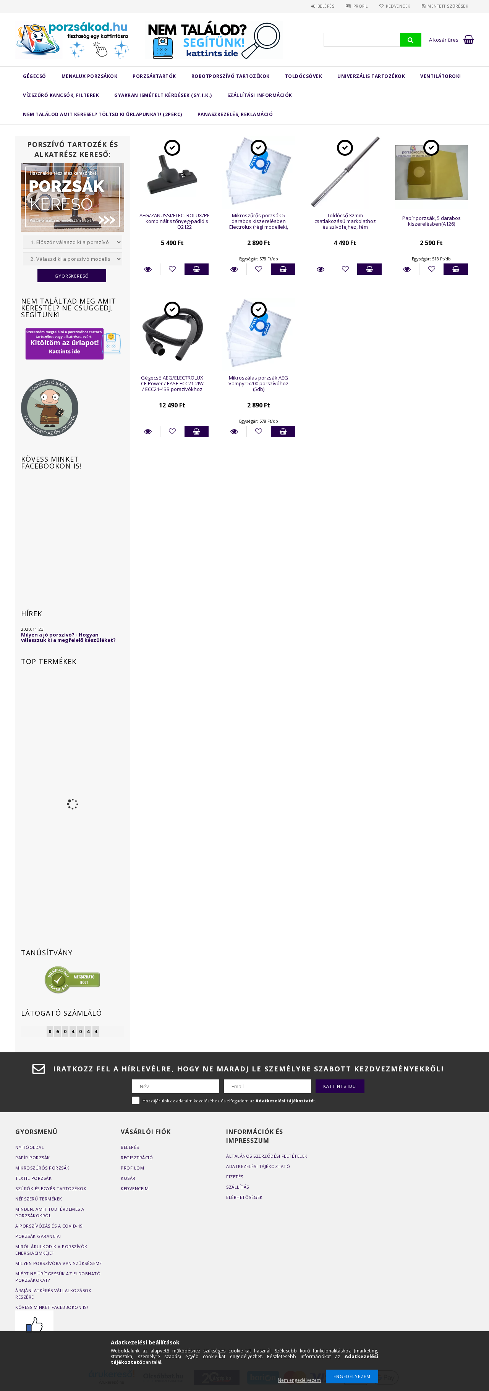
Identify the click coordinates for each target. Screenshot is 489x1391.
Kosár (128, 1178)
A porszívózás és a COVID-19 (49, 1226)
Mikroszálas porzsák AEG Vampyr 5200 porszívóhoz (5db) (258, 383)
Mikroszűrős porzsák (42, 1168)
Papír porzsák (32, 1157)
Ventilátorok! (440, 76)
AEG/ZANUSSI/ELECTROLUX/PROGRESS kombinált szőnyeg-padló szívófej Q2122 (184, 221)
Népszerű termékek (38, 1199)
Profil (360, 6)
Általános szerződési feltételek (267, 1156)
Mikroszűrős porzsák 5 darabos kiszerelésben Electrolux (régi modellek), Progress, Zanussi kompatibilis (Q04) (258, 227)
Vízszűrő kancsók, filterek (61, 95)
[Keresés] (410, 40)
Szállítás (237, 1187)
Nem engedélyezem (299, 1380)
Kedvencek (398, 6)
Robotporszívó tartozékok (230, 76)
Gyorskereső (72, 276)
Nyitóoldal (29, 1147)
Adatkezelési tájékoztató (258, 1166)
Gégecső (34, 76)
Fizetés (234, 1176)
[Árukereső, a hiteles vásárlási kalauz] (72, 979)
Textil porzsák (33, 1178)
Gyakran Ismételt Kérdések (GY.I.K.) (163, 95)
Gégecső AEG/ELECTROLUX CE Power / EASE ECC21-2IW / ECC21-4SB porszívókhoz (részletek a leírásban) (172, 386)
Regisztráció (137, 1157)
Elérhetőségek (244, 1197)
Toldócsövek (303, 76)
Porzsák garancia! (38, 1236)
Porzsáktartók (154, 76)
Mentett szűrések (447, 6)
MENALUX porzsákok (90, 76)
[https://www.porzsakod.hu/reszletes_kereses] (72, 343)
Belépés (325, 6)
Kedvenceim (135, 1188)
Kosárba (197, 269)
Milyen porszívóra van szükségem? (58, 1263)
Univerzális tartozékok (371, 76)
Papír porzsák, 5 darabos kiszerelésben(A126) (431, 221)
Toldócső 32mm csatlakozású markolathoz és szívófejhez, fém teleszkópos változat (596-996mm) (345, 227)
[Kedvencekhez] (172, 269)
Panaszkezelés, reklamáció (235, 114)
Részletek (148, 269)
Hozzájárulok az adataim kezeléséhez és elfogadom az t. (229, 1100)
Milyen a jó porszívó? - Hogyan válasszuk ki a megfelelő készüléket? (68, 637)
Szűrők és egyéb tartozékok (50, 1188)
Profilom (132, 1168)
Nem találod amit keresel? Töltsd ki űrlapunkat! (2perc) (102, 114)
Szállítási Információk (259, 95)
